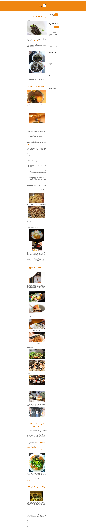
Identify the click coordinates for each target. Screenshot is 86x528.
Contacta (55, 0)
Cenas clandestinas (51, 53)
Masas (50, 62)
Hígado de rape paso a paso (52, 44)
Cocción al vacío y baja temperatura (32, 220)
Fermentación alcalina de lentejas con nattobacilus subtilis (37, 17)
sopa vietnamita (28, 482)
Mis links (53, 0)
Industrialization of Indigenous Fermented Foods (39, 186)
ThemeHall (58, 526)
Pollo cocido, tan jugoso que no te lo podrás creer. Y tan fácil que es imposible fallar (54, 47)
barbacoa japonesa (39, 519)
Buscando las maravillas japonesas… (35, 267)
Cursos (50, 54)
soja (30, 263)
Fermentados (30, 82)
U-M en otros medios (48, 0)
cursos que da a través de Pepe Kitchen (31, 447)
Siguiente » (31, 522)
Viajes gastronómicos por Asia (32, 519)
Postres (50, 61)
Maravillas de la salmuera (52, 45)
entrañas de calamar (44, 519)
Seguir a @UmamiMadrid (52, 36)
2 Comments (35, 20)
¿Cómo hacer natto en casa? (36, 86)
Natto (29, 225)
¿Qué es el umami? (35, 0)
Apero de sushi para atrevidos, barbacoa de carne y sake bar (36, 487)
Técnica (50, 64)
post (40, 80)
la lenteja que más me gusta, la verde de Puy (37, 40)
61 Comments (37, 88)
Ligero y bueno (51, 63)
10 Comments (36, 428)
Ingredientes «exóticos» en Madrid (42, 0)
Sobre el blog (31, 0)
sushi (29, 520)
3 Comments (36, 227)
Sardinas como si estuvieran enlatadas (54, 50)
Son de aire (50, 60)
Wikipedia (28, 144)
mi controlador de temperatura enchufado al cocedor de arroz (39, 176)
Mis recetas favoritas (51, 55)
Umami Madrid (32, 526)
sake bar (27, 520)
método (37, 74)
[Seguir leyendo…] (40, 261)
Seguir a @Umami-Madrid (52, 32)
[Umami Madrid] (43, 8)
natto (27, 37)
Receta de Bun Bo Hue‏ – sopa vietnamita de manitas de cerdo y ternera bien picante (37, 425)
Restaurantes (51, 72)
